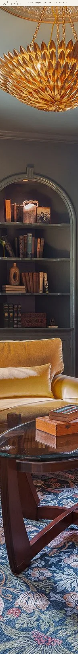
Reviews (67, 2)
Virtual (45, 2)
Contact (55, 2)
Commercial (38, 2)
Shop (29, 3)
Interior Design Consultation (39, 3)
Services (61, 2)
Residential (30, 2)
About (50, 2)
